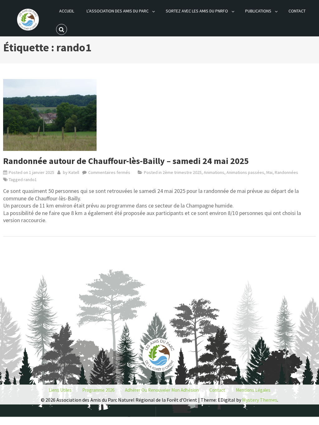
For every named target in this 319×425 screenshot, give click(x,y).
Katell (74, 172)
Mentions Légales (253, 390)
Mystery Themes (259, 400)
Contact (297, 11)
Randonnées (286, 172)
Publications (258, 11)
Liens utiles (60, 390)
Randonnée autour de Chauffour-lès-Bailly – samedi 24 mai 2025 (126, 160)
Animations (214, 172)
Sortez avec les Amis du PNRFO (197, 11)
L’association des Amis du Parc (118, 11)
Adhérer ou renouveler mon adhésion (162, 390)
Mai (269, 172)
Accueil (66, 11)
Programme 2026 (98, 390)
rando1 (30, 179)
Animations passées (245, 172)
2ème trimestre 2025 (182, 172)
